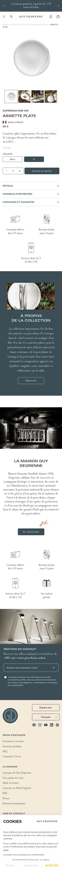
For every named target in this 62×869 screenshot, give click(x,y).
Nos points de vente (13, 778)
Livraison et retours (13, 741)
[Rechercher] (11, 16)
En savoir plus (31, 532)
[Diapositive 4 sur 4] (51, 96)
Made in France (11, 783)
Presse (6, 798)
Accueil (6, 24)
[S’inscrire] (53, 667)
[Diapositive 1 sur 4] (11, 96)
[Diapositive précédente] (3, 5)
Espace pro (46, 707)
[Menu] (4, 16)
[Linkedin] (52, 725)
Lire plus (7, 147)
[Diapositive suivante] (58, 5)
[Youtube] (46, 725)
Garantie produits (12, 746)
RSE (5, 793)
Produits (16, 24)
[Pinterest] (57, 725)
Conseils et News (12, 756)
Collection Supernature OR (35, 24)
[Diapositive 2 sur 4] (24, 96)
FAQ (5, 751)
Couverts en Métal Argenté (17, 788)
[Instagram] (40, 725)
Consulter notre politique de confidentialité (23, 855)
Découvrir (31, 380)
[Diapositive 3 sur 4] (37, 96)
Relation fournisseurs (14, 803)
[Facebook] (34, 725)
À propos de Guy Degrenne (17, 773)
